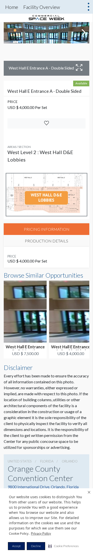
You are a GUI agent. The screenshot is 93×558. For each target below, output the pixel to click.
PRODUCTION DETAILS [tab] (46, 240)
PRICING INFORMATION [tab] (46, 229)
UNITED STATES (20, 461)
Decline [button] (36, 546)
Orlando (70, 461)
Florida (47, 461)
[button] (63, 546)
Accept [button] (16, 546)
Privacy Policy (41, 533)
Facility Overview (41, 7)
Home (11, 7)
